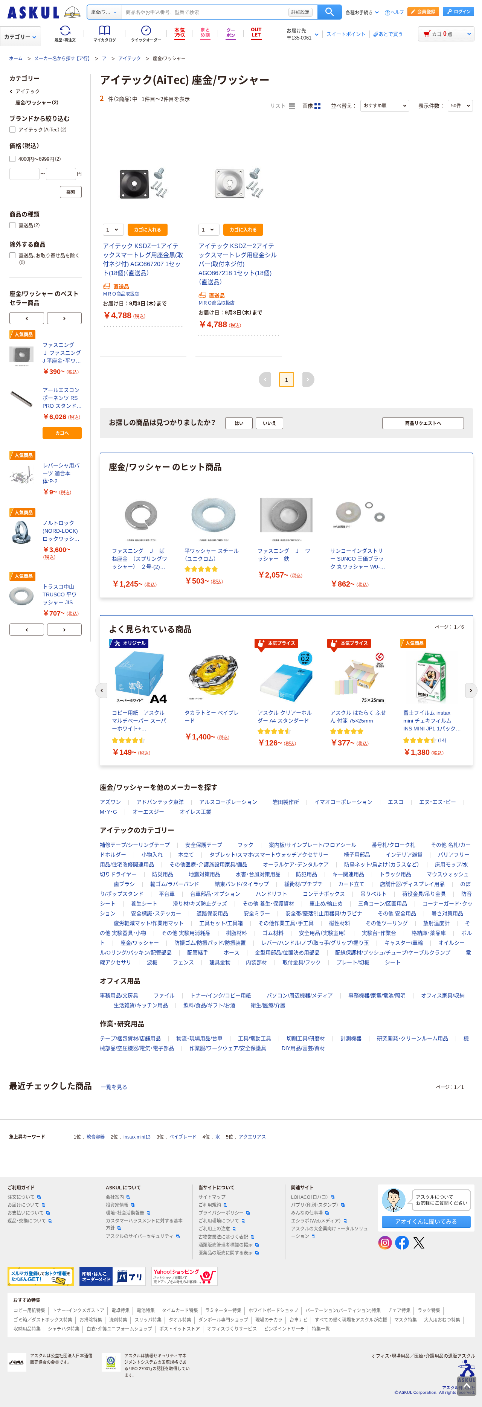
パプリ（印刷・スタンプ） (315, 1205)
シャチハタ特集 (63, 1329)
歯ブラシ (124, 884)
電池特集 (146, 1310)
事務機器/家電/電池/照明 (377, 995)
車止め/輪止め (326, 904)
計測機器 (351, 1038)
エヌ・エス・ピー (437, 802)
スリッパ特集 (148, 1320)
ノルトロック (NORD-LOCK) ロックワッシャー (61, 531)
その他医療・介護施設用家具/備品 (208, 864)
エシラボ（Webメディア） (316, 1221)
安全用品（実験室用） (322, 933)
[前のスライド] (26, 318)
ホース (231, 953)
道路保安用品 (212, 913)
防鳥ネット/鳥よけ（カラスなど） (381, 864)
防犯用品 (306, 874)
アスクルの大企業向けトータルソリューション (329, 1232)
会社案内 (115, 1197)
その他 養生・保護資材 (268, 904)
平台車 (167, 894)
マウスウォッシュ (448, 874)
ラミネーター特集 (223, 1310)
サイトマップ (212, 1197)
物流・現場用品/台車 (199, 1038)
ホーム (16, 58)
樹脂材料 (236, 933)
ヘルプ (397, 12)
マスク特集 (405, 1320)
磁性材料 (339, 923)
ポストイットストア (179, 1329)
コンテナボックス (324, 894)
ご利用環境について (218, 1221)
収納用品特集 (27, 1329)
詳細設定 (300, 12)
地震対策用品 (204, 874)
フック (245, 845)
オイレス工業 (195, 812)
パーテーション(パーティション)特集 (343, 1310)
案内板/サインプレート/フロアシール (312, 845)
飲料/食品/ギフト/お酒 (209, 1005)
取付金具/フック (301, 962)
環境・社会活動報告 (125, 1213)
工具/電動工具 (254, 1038)
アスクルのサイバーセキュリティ (140, 1236)
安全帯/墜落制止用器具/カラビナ (323, 913)
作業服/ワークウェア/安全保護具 (227, 1048)
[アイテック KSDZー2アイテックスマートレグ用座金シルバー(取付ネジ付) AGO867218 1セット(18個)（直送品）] (238, 180)
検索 (329, 12)
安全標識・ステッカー (156, 913)
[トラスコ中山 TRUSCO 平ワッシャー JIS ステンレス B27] (23, 596)
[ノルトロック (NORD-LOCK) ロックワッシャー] (23, 532)
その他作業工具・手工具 (286, 923)
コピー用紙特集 (29, 1310)
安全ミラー (257, 913)
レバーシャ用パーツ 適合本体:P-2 (61, 473)
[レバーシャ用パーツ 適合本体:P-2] (23, 475)
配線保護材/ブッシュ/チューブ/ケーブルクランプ (392, 953)
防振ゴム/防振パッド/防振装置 (210, 943)
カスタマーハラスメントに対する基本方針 (144, 1224)
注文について (21, 1197)
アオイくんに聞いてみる (426, 1221)
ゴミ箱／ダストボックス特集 (43, 1320)
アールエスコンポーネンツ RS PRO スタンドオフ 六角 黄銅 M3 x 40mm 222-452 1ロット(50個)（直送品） (62, 398)
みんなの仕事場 (307, 1213)
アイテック (129, 58)
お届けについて (23, 1205)
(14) (442, 740)
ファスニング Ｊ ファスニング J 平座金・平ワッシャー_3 (62, 353)
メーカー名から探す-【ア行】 (62, 58)
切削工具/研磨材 (306, 1038)
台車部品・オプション (215, 894)
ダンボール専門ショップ (223, 1320)
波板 (152, 962)
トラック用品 (395, 874)
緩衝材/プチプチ (303, 884)
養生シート (144, 904)
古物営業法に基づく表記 (223, 1237)
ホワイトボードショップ (273, 1310)
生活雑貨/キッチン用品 (141, 1005)
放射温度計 (436, 923)
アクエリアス (252, 1137)
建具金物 (219, 962)
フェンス (183, 962)
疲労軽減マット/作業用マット (149, 923)
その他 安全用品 (397, 913)
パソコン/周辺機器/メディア (300, 995)
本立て (186, 855)
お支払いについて (26, 1213)
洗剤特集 (118, 1320)
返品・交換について (27, 1221)
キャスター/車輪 (403, 943)
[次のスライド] (64, 318)
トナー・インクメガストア (78, 1310)
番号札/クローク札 (393, 845)
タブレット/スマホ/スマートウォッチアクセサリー (268, 855)
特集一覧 (321, 1329)
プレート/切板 (352, 962)
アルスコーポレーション (228, 802)
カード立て (351, 884)
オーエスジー (148, 812)
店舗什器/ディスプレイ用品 (412, 884)
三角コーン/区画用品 (382, 904)
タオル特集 (180, 1320)
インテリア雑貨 (404, 855)
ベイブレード (183, 1137)
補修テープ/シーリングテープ (135, 845)
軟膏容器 (96, 1137)
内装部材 (256, 962)
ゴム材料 (273, 933)
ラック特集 (429, 1310)
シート (393, 962)
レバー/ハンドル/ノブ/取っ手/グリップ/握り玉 (315, 943)
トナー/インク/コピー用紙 (220, 995)
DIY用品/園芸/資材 (303, 1048)
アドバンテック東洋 (160, 802)
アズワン (110, 802)
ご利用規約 (209, 1205)
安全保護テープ (203, 845)
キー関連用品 (348, 874)
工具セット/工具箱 (221, 923)
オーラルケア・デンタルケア (296, 864)
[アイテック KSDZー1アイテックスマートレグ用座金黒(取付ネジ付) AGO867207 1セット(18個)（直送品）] (143, 180)
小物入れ (152, 855)
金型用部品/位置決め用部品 (287, 953)
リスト (278, 106)
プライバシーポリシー (221, 1213)
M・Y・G (108, 812)
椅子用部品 (357, 855)
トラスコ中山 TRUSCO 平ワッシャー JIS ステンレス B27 (61, 595)
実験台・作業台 (379, 933)
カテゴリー (17, 37)
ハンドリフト (271, 894)
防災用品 (162, 874)
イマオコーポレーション (343, 802)
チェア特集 (399, 1310)
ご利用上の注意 (214, 1229)
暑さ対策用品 (447, 913)
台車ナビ (299, 1320)
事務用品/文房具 (119, 995)
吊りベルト (373, 894)
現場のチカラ (268, 1320)
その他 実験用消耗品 (186, 933)
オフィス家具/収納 (443, 995)
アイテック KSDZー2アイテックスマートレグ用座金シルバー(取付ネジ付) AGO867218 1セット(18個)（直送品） (237, 264)
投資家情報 (117, 1205)
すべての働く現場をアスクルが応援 (351, 1320)
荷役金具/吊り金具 (424, 894)
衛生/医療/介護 (268, 1005)
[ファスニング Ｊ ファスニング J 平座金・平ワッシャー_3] (23, 354)
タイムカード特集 (180, 1310)
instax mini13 (137, 1137)
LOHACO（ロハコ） (309, 1197)
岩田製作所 (286, 802)
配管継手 (197, 953)
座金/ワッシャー (139, 943)
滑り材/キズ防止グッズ (200, 904)
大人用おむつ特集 (442, 1320)
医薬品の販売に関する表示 (225, 1253)
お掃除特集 (90, 1320)
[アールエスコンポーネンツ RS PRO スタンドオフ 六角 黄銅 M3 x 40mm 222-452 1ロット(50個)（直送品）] (23, 399)
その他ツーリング (387, 923)
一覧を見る (114, 1087)
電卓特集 (120, 1310)
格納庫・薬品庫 (429, 933)
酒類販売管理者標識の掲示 (225, 1245)
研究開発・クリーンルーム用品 (412, 1038)
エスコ (396, 802)
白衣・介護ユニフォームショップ (119, 1329)
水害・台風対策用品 (258, 874)
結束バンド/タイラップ (242, 884)
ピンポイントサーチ (284, 1329)
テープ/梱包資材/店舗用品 (130, 1038)
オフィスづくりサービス (232, 1329)
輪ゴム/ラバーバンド (174, 884)
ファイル (164, 995)
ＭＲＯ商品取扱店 (121, 294)
